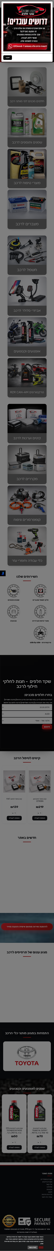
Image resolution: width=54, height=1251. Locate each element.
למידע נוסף (32, 1247)
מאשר (41, 1247)
